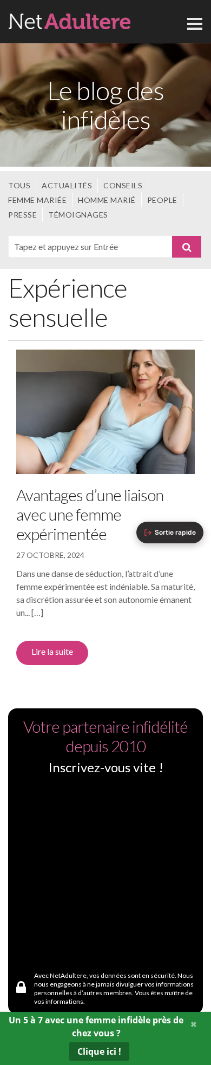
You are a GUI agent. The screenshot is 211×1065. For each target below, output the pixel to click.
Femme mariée (37, 200)
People (162, 200)
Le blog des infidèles (105, 105)
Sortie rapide (175, 532)
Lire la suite (52, 651)
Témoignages (78, 214)
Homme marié (107, 200)
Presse (22, 214)
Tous (19, 185)
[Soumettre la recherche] (186, 247)
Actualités (67, 185)
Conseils (122, 185)
